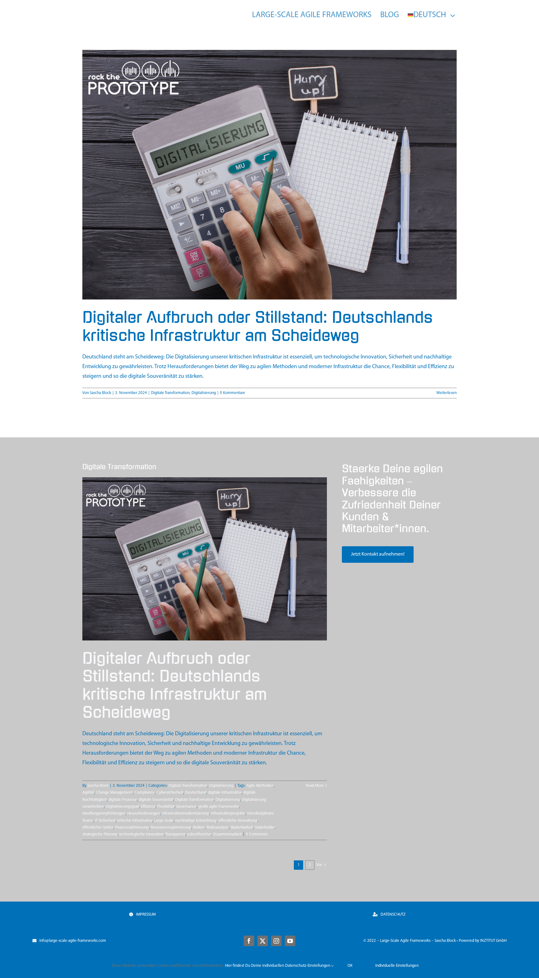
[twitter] (262, 941)
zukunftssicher (199, 834)
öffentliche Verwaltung (237, 821)
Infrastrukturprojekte (228, 813)
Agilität (88, 793)
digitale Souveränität (156, 800)
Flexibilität (165, 807)
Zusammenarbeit (227, 834)
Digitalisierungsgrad (122, 807)
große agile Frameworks (218, 807)
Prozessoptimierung (132, 827)
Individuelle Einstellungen (397, 966)
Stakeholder (264, 827)
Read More (315, 786)
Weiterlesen (446, 393)
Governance (186, 807)
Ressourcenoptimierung (171, 827)
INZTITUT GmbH (493, 941)
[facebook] (249, 941)
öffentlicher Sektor (97, 827)
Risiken (199, 827)
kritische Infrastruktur (134, 821)
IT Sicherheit (105, 821)
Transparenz (175, 834)
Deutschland (195, 793)
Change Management (114, 793)
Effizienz (148, 807)
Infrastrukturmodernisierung (185, 813)
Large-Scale (163, 821)
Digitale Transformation (170, 393)
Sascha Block (100, 393)
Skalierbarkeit (242, 827)
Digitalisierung (204, 393)
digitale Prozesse (123, 800)
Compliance (144, 793)
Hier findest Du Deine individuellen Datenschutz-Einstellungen (278, 966)
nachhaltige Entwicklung (195, 821)
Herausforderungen (143, 813)
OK (349, 966)
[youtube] (290, 941)
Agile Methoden (260, 786)
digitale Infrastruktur (224, 793)
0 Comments (257, 834)
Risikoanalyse (217, 827)
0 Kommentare (232, 393)
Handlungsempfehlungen (103, 813)
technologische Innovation (141, 834)
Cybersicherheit (170, 793)
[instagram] (276, 941)
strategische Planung (99, 834)
